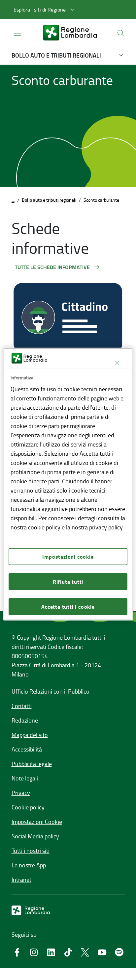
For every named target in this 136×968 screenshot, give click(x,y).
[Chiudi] (117, 363)
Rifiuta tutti (68, 581)
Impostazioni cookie (67, 556)
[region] (67, 484)
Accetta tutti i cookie (68, 606)
